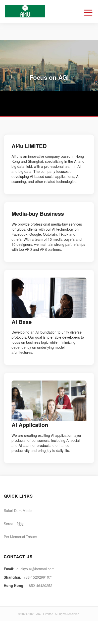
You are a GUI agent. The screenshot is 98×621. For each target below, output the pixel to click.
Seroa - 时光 (14, 523)
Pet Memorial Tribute (20, 536)
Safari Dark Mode (18, 510)
